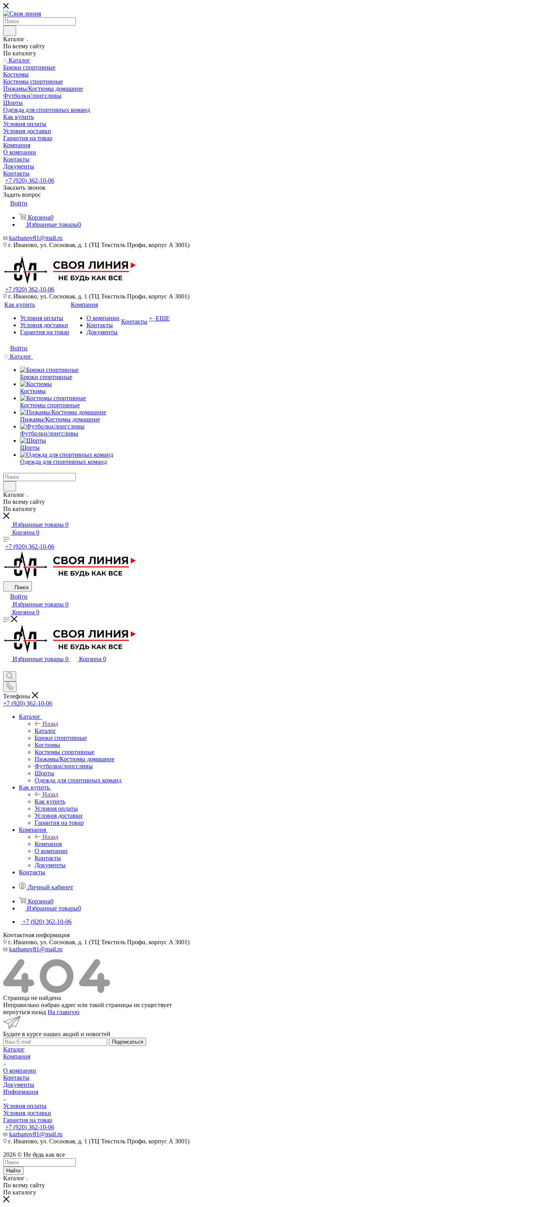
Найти (13, 1171)
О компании (19, 1070)
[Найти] (9, 31)
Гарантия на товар (27, 1120)
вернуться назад (24, 1012)
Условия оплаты (24, 1106)
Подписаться (127, 1042)
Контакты (16, 1077)
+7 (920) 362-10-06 (29, 180)
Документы (18, 1084)
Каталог (45, 730)
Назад (50, 723)
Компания (48, 844)
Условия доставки (27, 1113)
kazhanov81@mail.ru (36, 237)
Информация (20, 1091)
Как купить (50, 801)
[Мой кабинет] (6, 667)
